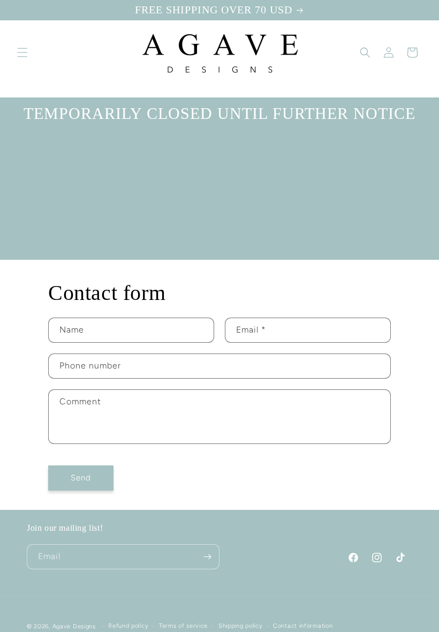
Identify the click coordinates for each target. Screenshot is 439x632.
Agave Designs (74, 626)
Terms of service (183, 625)
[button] (22, 52)
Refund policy (128, 625)
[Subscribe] (207, 556)
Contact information (302, 625)
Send (81, 478)
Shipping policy (240, 625)
